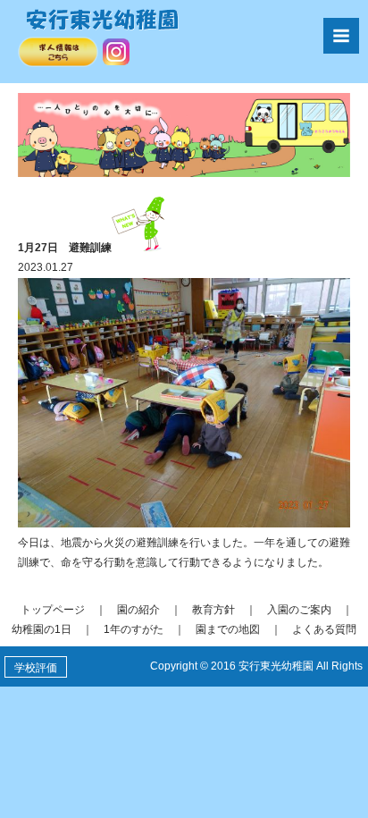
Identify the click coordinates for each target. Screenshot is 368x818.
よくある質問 (324, 629)
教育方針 (213, 609)
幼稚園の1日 (41, 629)
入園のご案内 (299, 609)
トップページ (53, 609)
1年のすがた (133, 629)
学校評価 (35, 668)
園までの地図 (228, 629)
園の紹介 (138, 609)
